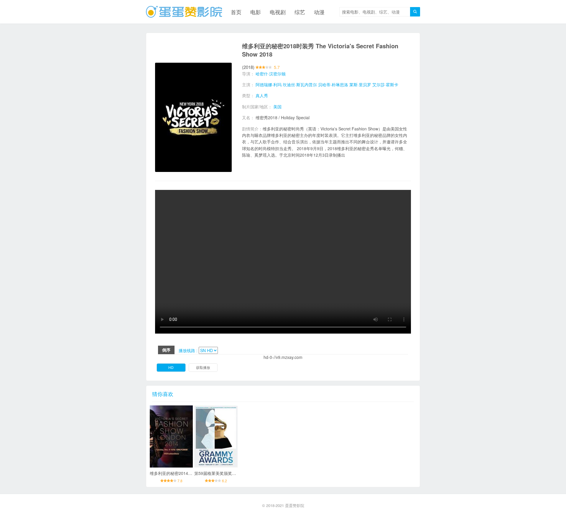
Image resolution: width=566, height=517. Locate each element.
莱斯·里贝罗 (360, 84)
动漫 (319, 12)
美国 (277, 107)
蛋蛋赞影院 (294, 505)
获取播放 (203, 367)
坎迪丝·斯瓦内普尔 (300, 84)
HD (171, 367)
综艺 (299, 12)
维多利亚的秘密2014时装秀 (175, 473)
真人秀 (262, 95)
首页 (236, 12)
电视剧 (278, 12)
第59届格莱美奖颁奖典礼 (217, 473)
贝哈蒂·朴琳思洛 (333, 84)
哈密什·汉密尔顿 (271, 74)
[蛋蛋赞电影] (184, 12)
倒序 (166, 350)
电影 (255, 12)
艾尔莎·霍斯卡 (385, 84)
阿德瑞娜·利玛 (269, 84)
